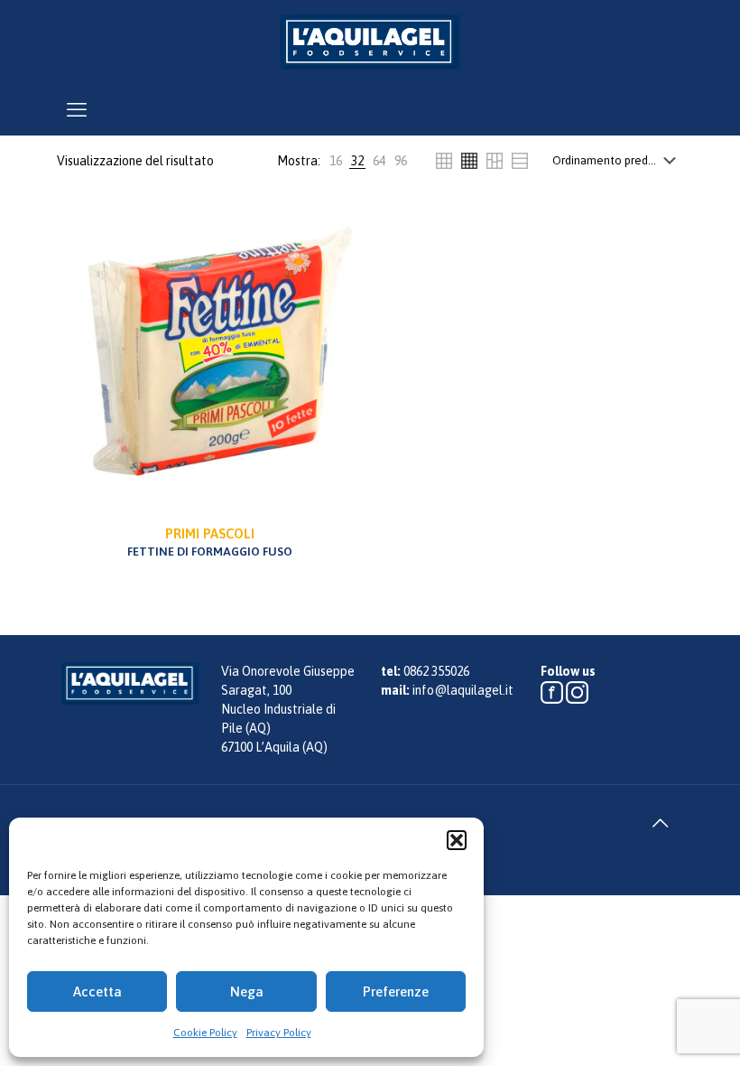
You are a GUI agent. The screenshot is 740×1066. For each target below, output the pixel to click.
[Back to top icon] (660, 823)
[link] (336, 161)
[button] (457, 840)
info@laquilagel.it (462, 690)
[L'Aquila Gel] (370, 41)
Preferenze (396, 991)
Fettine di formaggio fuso (209, 542)
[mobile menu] (76, 109)
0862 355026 (436, 671)
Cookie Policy (205, 1032)
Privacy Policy (278, 1032)
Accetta (97, 991)
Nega (247, 991)
